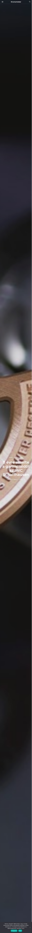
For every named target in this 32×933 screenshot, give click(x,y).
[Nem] (30, 927)
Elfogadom (14, 930)
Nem (20, 930)
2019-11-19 (22, 479)
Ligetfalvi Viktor (12, 479)
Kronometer (16, 2)
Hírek (11, 457)
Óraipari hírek (18, 457)
